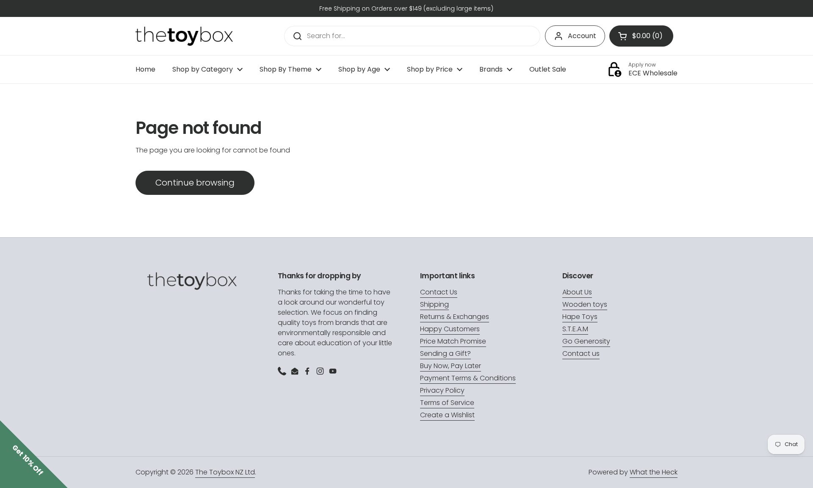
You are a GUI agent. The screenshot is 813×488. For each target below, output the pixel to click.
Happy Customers (450, 329)
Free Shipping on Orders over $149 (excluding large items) (406, 8)
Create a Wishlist (447, 415)
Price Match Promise (453, 341)
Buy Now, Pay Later (450, 366)
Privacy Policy (442, 390)
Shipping (434, 304)
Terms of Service (447, 403)
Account (582, 36)
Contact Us (438, 292)
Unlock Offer (722, 417)
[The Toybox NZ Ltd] (184, 36)
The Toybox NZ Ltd (225, 472)
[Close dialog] (793, 242)
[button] (34, 454)
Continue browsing (195, 183)
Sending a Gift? (445, 353)
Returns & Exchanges (454, 317)
